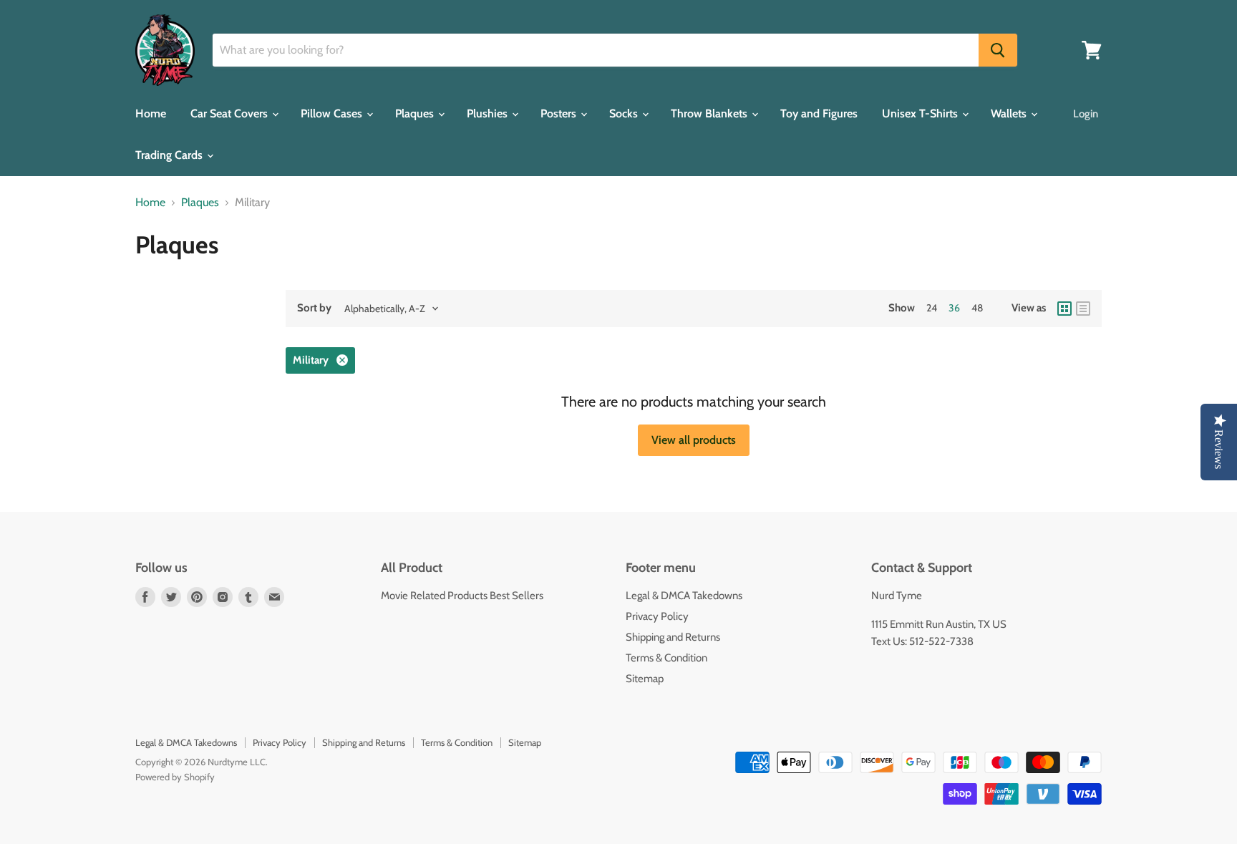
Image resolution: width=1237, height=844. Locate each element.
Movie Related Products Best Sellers (462, 595)
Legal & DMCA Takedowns (684, 595)
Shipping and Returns (673, 637)
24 (931, 307)
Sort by (314, 308)
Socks (625, 113)
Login (1085, 113)
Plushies (488, 113)
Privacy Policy (657, 616)
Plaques (416, 113)
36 (954, 307)
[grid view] (1064, 308)
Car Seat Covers (230, 113)
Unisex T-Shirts (921, 113)
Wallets (1010, 113)
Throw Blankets (710, 113)
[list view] (1083, 308)
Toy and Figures (819, 113)
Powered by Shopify (175, 776)
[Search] (998, 50)
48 (977, 307)
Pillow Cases (333, 113)
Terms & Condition (666, 657)
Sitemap (645, 678)
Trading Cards (170, 155)
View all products (693, 440)
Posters (559, 113)
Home (150, 113)
